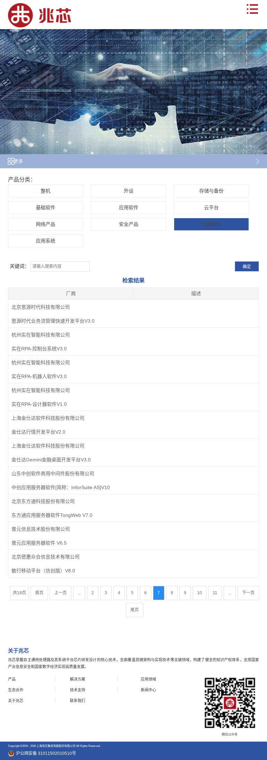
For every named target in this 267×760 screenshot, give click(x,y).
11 (215, 592)
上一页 (60, 592)
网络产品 (45, 224)
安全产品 (128, 224)
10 (199, 592)
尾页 (134, 609)
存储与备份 (211, 191)
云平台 (211, 207)
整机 (45, 191)
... (79, 592)
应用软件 (128, 207)
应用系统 (45, 241)
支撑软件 (211, 224)
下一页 (248, 592)
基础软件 (45, 207)
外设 (129, 191)
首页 (39, 592)
